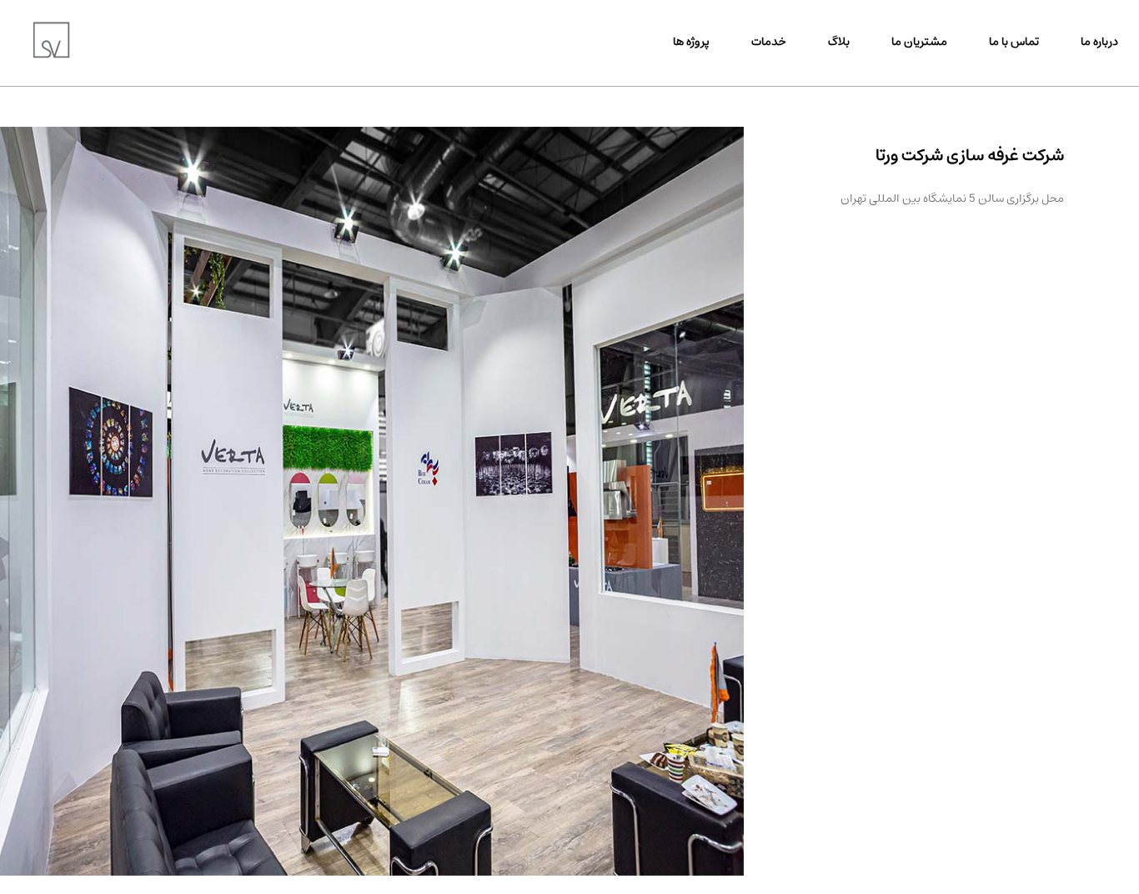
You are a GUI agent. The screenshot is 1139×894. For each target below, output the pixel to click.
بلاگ (839, 42)
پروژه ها (691, 42)
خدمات (768, 42)
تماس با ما (1014, 42)
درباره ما (1099, 42)
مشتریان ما (919, 42)
